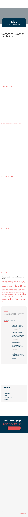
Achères (4, 281)
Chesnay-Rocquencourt (18, 282)
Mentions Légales (23, 513)
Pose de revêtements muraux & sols (11, 123)
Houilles (24, 286)
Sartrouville (21, 292)
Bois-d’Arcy (12, 281)
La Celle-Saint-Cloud (6, 287)
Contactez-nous (14, 428)
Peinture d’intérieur (6, 229)
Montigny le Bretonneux (7, 290)
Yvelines (12, 299)
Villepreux (7, 296)
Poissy (17, 290)
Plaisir (13, 290)
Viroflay (11, 296)
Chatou (11, 282)
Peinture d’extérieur (6, 272)
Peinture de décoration (7, 176)
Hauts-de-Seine (15, 286)
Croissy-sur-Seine (12, 284)
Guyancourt (5, 286)
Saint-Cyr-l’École (6, 292)
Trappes (4, 294)
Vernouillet (15, 294)
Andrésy (8, 281)
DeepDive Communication (13, 511)
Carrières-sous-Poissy (19, 281)
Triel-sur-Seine (9, 294)
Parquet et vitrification (7, 86)
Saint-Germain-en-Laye (14, 292)
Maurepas (20, 289)
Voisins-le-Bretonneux (17, 296)
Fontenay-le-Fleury (19, 284)
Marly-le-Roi (14, 289)
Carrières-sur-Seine (5, 282)
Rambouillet (21, 290)
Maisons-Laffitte (9, 289)
